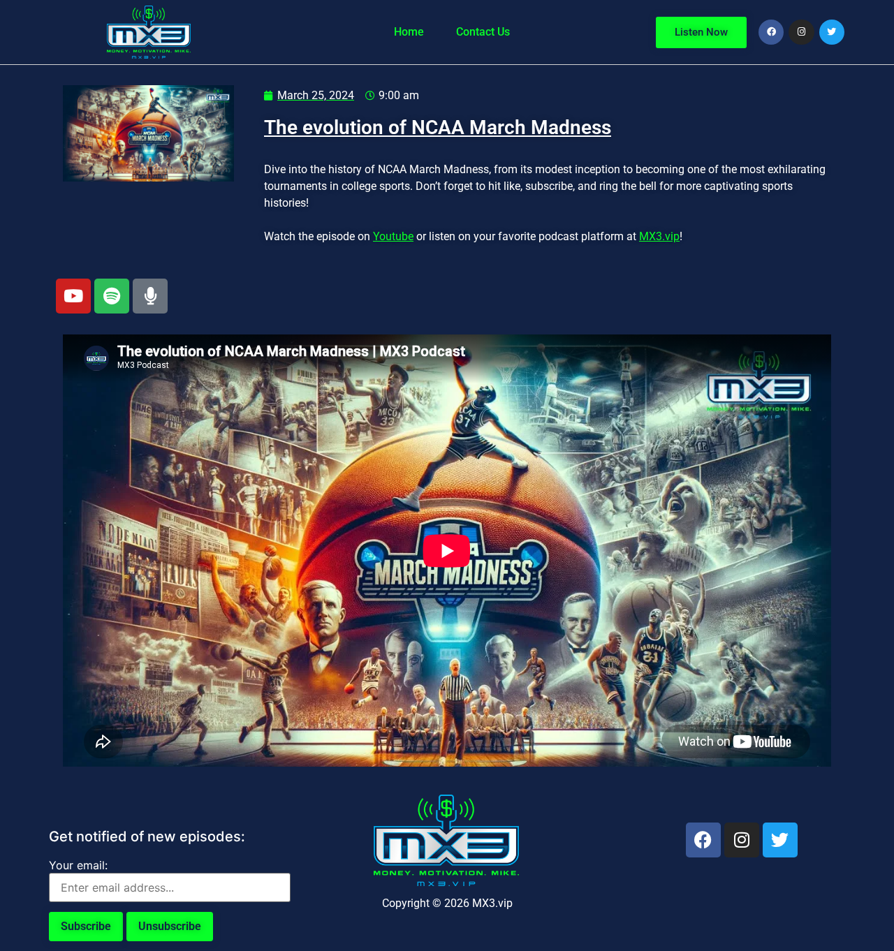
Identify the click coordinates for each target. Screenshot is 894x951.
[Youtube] (73, 296)
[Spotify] (111, 296)
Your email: (78, 865)
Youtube (393, 236)
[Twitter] (831, 32)
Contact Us (483, 31)
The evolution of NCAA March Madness (437, 127)
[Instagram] (801, 32)
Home (409, 31)
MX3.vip (659, 236)
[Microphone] (150, 296)
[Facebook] (771, 32)
